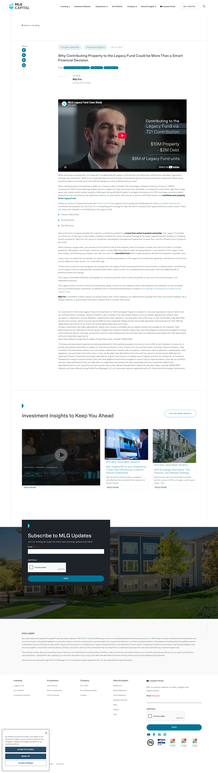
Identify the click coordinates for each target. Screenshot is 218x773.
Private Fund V (103, 203)
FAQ (115, 714)
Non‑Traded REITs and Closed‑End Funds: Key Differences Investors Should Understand (126, 470)
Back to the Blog (31, 25)
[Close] (46, 733)
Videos (116, 710)
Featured (29, 467)
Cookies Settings (25, 763)
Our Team (84, 686)
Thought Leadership (70, 47)
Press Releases (119, 695)
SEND (65, 578)
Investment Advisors (82, 6)
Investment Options (96, 47)
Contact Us (60, 764)
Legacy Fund (19, 686)
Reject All (26, 756)
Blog (115, 705)
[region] (25, 750)
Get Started (189, 6)
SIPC (85, 638)
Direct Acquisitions (54, 690)
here (111, 638)
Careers (83, 695)
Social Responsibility (88, 690)
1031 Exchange (53, 695)
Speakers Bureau (120, 700)
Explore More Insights (180, 413)
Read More (30, 487)
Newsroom (117, 686)
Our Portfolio (117, 6)
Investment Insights (128, 462)
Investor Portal (169, 6)
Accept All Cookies (26, 749)
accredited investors (167, 203)
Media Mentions (119, 690)
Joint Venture (52, 686)
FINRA (79, 638)
